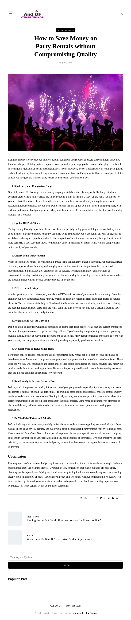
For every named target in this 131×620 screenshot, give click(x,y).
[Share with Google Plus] (105, 498)
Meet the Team (73, 605)
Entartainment (65, 30)
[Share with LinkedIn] (109, 498)
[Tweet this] (101, 498)
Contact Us (56, 605)
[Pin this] (113, 498)
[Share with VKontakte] (117, 498)
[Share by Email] (121, 498)
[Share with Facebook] (97, 498)
